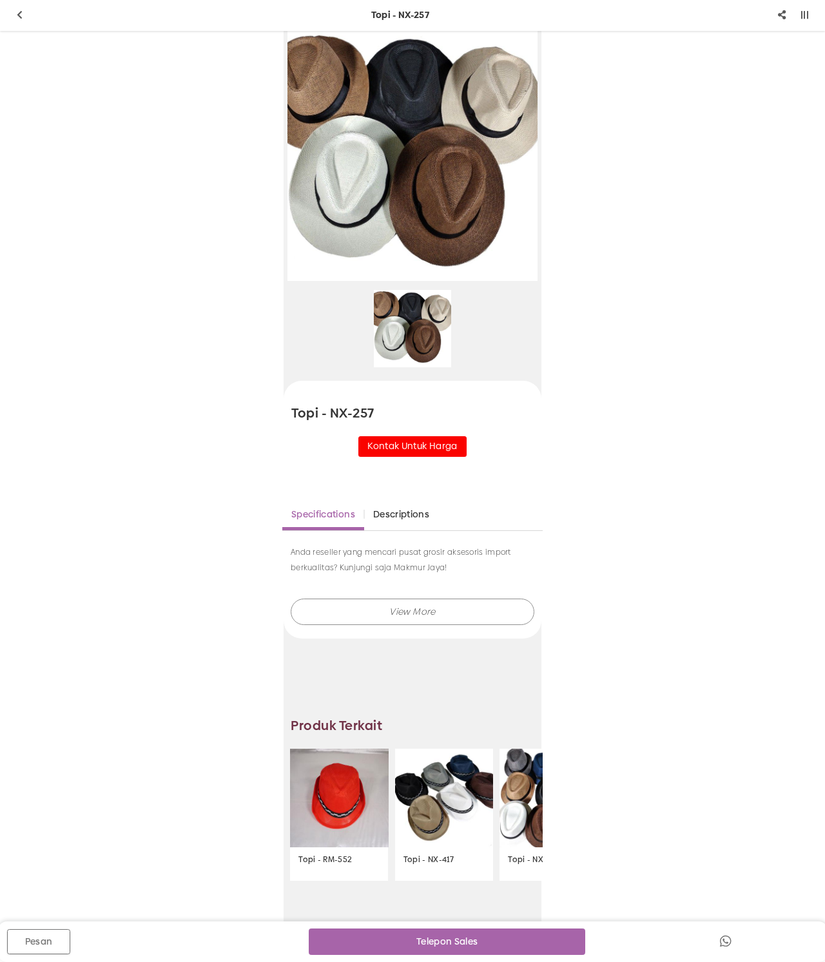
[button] (412, 612)
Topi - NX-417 (428, 859)
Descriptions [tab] (401, 514)
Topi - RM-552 (325, 859)
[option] (412, 156)
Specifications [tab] (323, 514)
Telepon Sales (447, 941)
